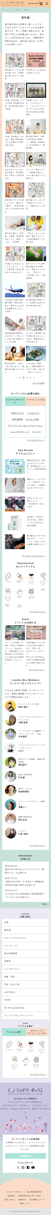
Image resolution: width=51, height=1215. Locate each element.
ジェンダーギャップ (20, 432)
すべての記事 (38, 383)
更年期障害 (17, 419)
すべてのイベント (36, 670)
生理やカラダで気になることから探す (37, 1032)
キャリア (36, 432)
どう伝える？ (33, 413)
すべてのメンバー (37, 846)
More (44, 904)
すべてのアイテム (37, 612)
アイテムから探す (13, 1032)
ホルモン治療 (32, 419)
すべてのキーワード (35, 440)
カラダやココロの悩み (35, 400)
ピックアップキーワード (15, 401)
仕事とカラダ (17, 413)
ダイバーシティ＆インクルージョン (25, 425)
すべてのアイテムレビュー (33, 556)
